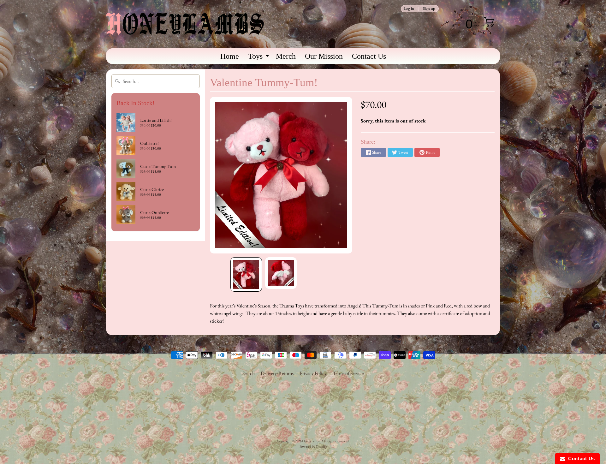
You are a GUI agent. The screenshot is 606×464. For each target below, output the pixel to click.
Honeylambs (311, 441)
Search (248, 373)
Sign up (429, 9)
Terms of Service (348, 373)
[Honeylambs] (185, 24)
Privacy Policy (313, 373)
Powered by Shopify (313, 446)
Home (229, 56)
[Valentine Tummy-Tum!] (246, 274)
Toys (259, 58)
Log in (409, 9)
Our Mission (324, 56)
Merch (286, 56)
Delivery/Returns (277, 373)
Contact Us (369, 56)
